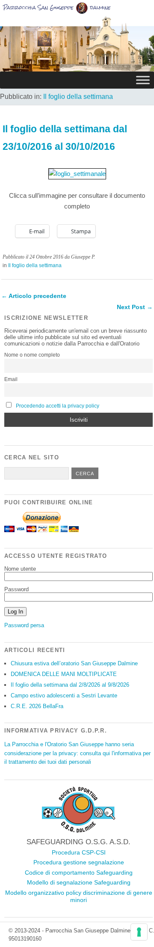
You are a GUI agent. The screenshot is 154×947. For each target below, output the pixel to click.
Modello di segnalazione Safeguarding (78, 882)
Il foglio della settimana (78, 96)
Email (11, 379)
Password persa (24, 625)
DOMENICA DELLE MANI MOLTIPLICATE (64, 674)
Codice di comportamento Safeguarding (79, 872)
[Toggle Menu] (143, 80)
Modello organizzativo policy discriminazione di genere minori (78, 896)
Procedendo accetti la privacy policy (57, 405)
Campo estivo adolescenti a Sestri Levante (64, 695)
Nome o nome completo (32, 354)
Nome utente (20, 569)
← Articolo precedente (33, 295)
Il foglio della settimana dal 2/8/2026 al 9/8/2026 (70, 685)
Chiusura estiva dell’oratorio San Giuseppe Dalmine (74, 663)
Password (16, 589)
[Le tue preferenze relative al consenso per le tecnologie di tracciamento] (139, 932)
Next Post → (135, 307)
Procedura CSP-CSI (79, 852)
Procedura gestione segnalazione (78, 862)
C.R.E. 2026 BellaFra (37, 706)
